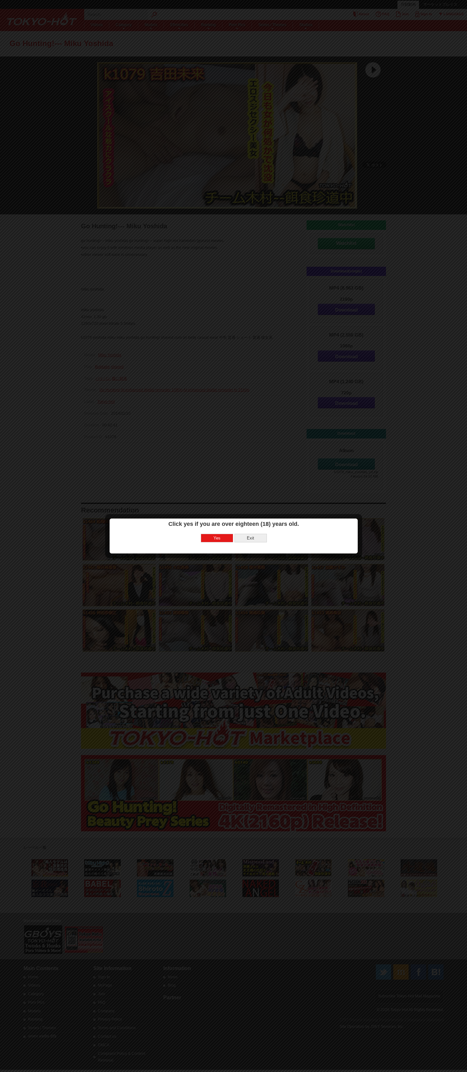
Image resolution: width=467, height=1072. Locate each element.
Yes (216, 538)
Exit (250, 538)
